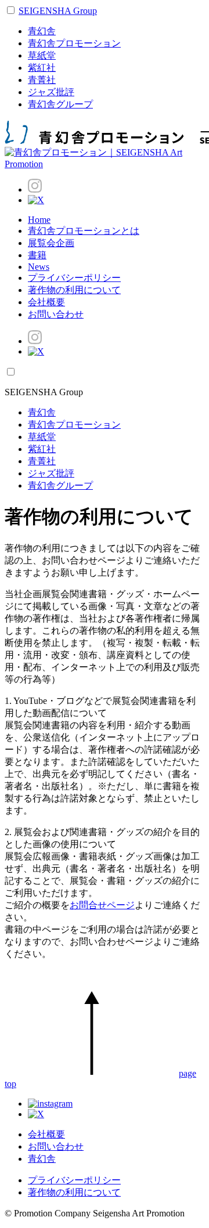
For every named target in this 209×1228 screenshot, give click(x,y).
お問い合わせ (56, 314)
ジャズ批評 (51, 92)
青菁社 (42, 80)
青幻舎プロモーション (74, 43)
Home (39, 220)
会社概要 (46, 302)
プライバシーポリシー (74, 278)
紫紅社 (42, 68)
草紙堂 (42, 55)
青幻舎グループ (60, 104)
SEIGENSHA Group (58, 11)
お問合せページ (102, 905)
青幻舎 (42, 31)
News (38, 267)
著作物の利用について (74, 290)
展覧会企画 (51, 243)
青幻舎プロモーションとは (83, 231)
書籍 (37, 255)
